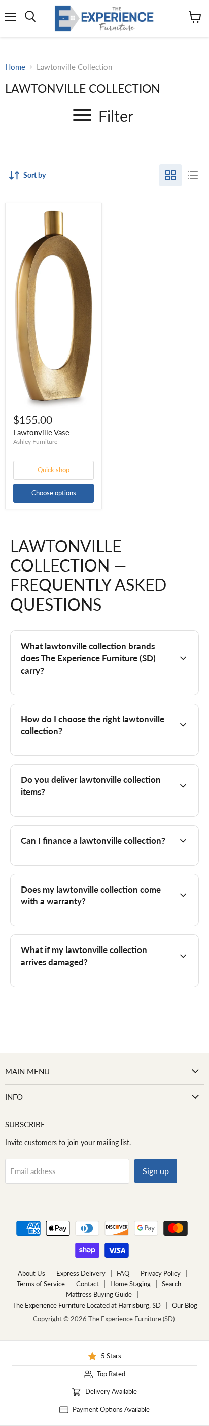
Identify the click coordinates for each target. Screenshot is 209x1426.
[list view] (193, 175)
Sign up (156, 1171)
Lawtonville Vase (41, 432)
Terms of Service (41, 1284)
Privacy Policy (161, 1273)
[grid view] (170, 175)
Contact (87, 1284)
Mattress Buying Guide (99, 1294)
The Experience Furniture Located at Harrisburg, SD (86, 1305)
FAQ (123, 1273)
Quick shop (53, 470)
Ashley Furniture (35, 442)
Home (15, 66)
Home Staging (130, 1284)
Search (171, 1284)
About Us (31, 1273)
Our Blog (184, 1305)
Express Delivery (81, 1273)
